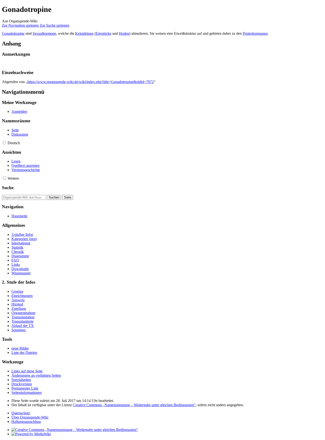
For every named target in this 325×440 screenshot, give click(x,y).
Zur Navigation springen (20, 25)
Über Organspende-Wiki (29, 417)
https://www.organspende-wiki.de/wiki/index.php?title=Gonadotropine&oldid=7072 (90, 82)
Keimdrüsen (84, 33)
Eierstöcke (103, 33)
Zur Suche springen (54, 25)
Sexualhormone (44, 33)
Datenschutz (20, 413)
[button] (4, 142)
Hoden (124, 33)
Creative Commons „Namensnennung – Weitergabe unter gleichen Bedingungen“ (134, 405)
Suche (8, 187)
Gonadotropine (13, 33)
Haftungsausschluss (26, 422)
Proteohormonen (255, 33)
